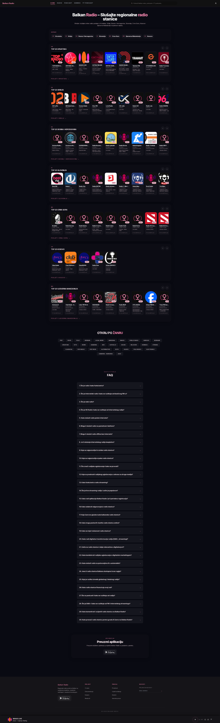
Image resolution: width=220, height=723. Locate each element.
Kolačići (114, 695)
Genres (77, 3)
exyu (117, 349)
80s (103, 344)
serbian (87, 340)
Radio (59, 3)
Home (52, 3)
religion (134, 344)
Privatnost (115, 688)
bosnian (157, 340)
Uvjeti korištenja (116, 691)
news (84, 344)
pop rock (93, 349)
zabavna (94, 344)
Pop (61, 340)
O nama (87, 688)
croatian (65, 344)
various (146, 340)
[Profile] (216, 3)
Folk (78, 340)
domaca (144, 344)
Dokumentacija (89, 691)
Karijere (87, 695)
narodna (112, 340)
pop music (81, 349)
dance (122, 340)
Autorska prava (116, 698)
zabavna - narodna (105, 353)
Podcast (68, 3)
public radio (134, 340)
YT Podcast (88, 3)
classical (68, 349)
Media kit (87, 698)
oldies (126, 349)
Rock (69, 340)
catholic (113, 344)
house (123, 344)
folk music (137, 349)
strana (155, 344)
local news (99, 340)
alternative (105, 349)
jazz (119, 353)
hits (75, 344)
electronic (150, 349)
